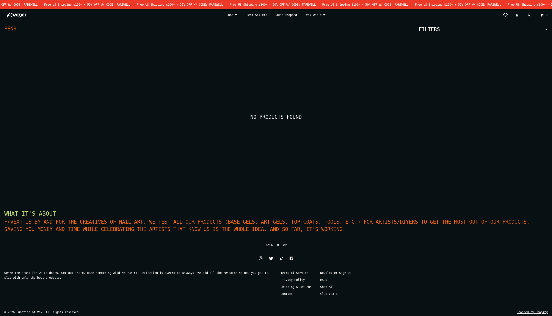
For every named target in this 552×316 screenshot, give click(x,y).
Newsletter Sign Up (335, 273)
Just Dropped (286, 15)
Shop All (327, 287)
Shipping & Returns (296, 287)
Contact (287, 293)
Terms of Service (294, 273)
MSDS (323, 279)
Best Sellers (256, 15)
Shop (229, 15)
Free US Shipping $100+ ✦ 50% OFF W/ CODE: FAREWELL (82, 4)
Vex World (313, 15)
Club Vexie (328, 293)
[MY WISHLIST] (507, 15)
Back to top (276, 244)
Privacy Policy (293, 279)
